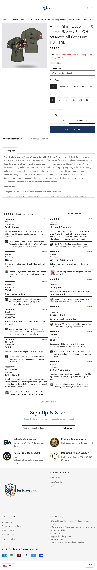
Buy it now (72, 129)
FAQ (52, 486)
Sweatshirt (64, 87)
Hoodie (75, 87)
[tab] (9, 150)
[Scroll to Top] (92, 556)
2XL (81, 101)
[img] (26, 367)
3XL (88, 101)
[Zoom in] (43, 28)
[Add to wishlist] (92, 26)
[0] (92, 8)
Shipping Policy (8, 521)
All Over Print (18, 19)
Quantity (53, 114)
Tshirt (54, 87)
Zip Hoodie (87, 87)
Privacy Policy (8, 530)
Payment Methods (9, 539)
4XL (53, 107)
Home (5, 19)
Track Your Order (57, 482)
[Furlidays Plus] (48, 8)
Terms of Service (9, 534)
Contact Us (55, 477)
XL (74, 101)
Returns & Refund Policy (12, 526)
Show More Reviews (48, 401)
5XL (60, 107)
